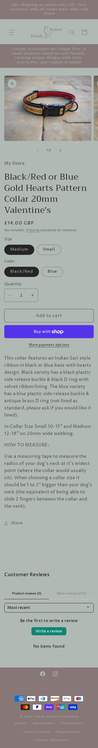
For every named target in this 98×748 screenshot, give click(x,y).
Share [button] (17, 523)
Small (49, 249)
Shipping (32, 230)
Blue (52, 271)
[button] (11, 32)
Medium (19, 249)
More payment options (49, 345)
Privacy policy (72, 723)
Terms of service (36, 732)
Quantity (13, 284)
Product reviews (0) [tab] (26, 593)
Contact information (52, 740)
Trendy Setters (46, 717)
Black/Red (21, 271)
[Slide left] (37, 150)
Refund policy (44, 723)
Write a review (48, 631)
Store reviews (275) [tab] (71, 593)
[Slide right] (60, 150)
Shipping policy (68, 732)
